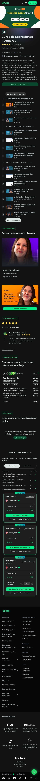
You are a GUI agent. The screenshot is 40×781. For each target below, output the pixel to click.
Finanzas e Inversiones (6, 694)
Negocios (5, 680)
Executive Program (28, 632)
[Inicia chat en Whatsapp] (34, 772)
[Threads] (36, 778)
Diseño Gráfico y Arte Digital (9, 670)
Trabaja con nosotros (29, 635)
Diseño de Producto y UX (8, 653)
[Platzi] (5, 3)
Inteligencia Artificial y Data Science (8, 635)
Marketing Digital (7, 630)
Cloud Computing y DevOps (8, 705)
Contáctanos (26, 659)
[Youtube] (3, 778)
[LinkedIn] (14, 778)
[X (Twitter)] (31, 778)
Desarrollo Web (7, 621)
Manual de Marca (27, 647)
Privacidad (25, 674)
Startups (5, 700)
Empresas (28, 466)
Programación (7, 676)
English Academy (7, 625)
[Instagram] (9, 778)
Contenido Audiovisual (6, 659)
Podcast (25, 639)
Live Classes (26, 624)
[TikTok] (20, 778)
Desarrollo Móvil (7, 665)
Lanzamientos (26, 628)
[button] (20, 17)
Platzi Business (26, 621)
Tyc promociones (27, 678)
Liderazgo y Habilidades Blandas (8, 646)
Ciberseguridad (7, 641)
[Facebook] (25, 778)
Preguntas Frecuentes (29, 656)
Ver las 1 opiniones (7, 350)
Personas (12, 466)
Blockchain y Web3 (8, 685)
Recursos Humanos (8, 689)
